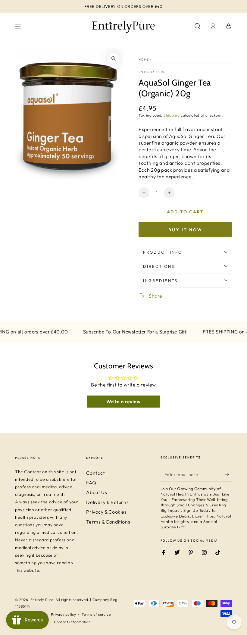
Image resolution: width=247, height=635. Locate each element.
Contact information (72, 622)
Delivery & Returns (107, 502)
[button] (197, 26)
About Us (96, 492)
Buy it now (185, 230)
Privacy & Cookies (106, 512)
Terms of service (96, 614)
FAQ (91, 483)
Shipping (172, 115)
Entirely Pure (152, 72)
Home (144, 59)
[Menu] (18, 26)
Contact (95, 473)
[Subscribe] (228, 474)
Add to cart (185, 211)
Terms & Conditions (108, 522)
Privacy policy (63, 614)
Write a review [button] (123, 402)
